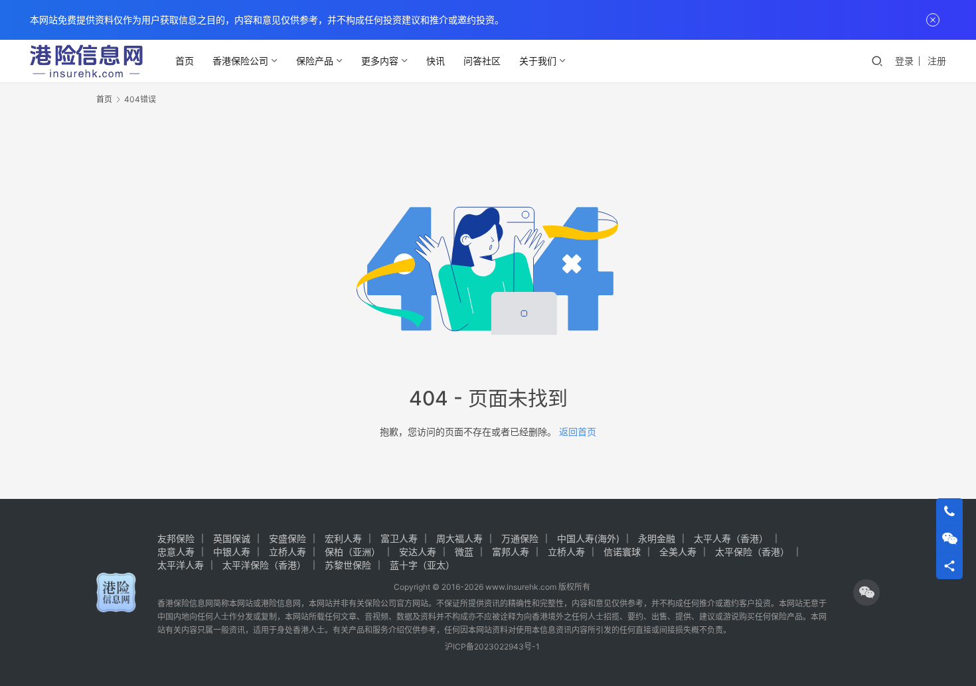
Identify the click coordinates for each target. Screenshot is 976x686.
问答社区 (482, 60)
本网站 (241, 603)
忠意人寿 (176, 551)
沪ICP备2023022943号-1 (492, 647)
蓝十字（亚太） (422, 565)
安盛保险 (287, 538)
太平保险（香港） (752, 551)
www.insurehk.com (520, 587)
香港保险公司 (240, 60)
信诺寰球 (622, 551)
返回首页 (577, 431)
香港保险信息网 (185, 603)
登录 (904, 60)
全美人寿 (677, 551)
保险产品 (314, 60)
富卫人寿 (399, 538)
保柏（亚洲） (352, 551)
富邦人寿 (510, 551)
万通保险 (519, 538)
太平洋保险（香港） (264, 565)
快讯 (435, 60)
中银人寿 (231, 551)
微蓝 (464, 551)
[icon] (866, 592)
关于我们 (537, 60)
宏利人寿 (343, 538)
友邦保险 (176, 538)
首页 (184, 60)
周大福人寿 (459, 538)
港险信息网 (281, 603)
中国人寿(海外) (588, 538)
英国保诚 (231, 538)
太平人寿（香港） (731, 538)
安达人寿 (417, 551)
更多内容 (379, 60)
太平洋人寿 (180, 565)
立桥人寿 (287, 551)
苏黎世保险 (348, 565)
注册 (937, 60)
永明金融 (656, 538)
